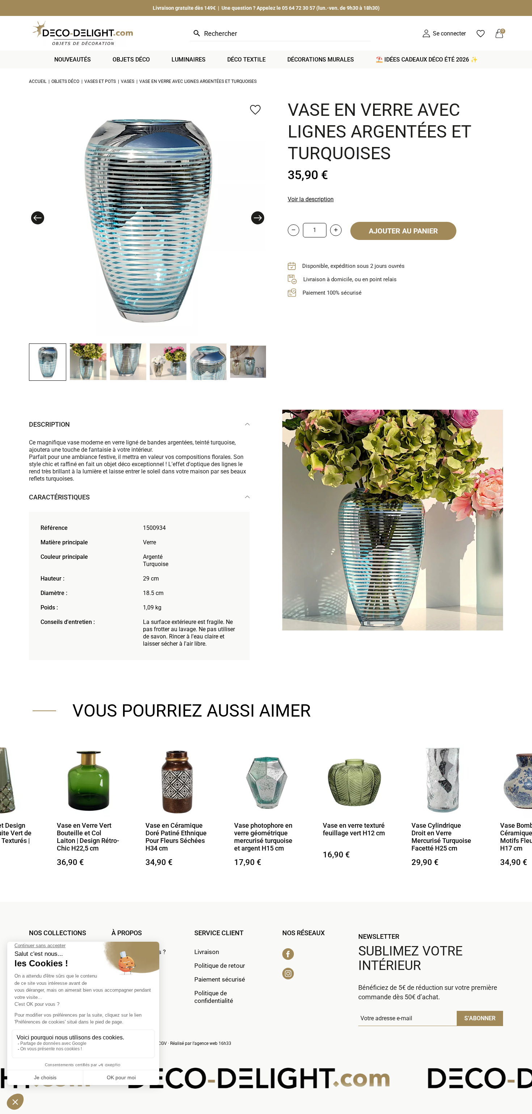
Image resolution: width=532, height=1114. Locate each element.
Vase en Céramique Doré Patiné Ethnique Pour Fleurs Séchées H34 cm (87, 837)
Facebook (288, 954)
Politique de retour (219, 965)
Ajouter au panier (403, 231)
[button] (37, 218)
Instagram (288, 973)
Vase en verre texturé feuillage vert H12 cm (265, 829)
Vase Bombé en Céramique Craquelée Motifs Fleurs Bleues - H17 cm (443, 837)
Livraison (206, 951)
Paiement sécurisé (219, 979)
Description (49, 424)
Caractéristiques (59, 497)
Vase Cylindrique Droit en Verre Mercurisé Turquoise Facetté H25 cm (353, 837)
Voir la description (311, 199)
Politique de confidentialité (213, 996)
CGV (162, 1043)
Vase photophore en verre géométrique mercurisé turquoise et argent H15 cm (174, 837)
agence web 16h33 (212, 1043)
